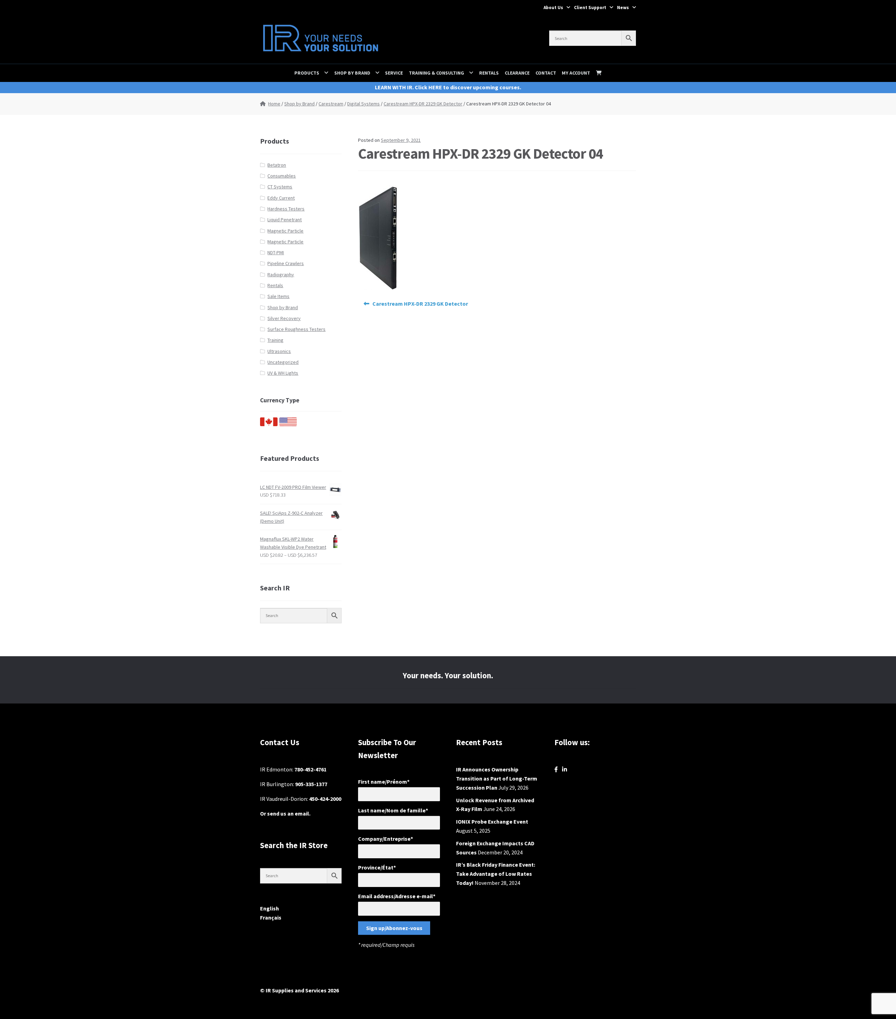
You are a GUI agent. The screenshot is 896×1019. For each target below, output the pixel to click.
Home (274, 103)
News (623, 8)
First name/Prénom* (384, 781)
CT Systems (279, 186)
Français (270, 917)
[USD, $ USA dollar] (288, 424)
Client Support (590, 8)
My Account (576, 73)
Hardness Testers (285, 209)
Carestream (330, 103)
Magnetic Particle (285, 231)
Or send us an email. (285, 813)
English (269, 908)
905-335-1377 (311, 784)
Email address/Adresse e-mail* (396, 896)
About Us (553, 8)
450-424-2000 (325, 798)
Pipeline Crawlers (285, 263)
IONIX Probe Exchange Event (492, 821)
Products (306, 73)
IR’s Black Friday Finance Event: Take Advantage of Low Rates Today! (495, 873)
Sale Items (278, 296)
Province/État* (377, 867)
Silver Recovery (284, 318)
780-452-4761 (310, 769)
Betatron (276, 165)
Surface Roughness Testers (296, 329)
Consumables (281, 176)
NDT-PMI (275, 252)
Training (275, 340)
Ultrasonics (279, 351)
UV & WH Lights (282, 373)
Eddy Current (281, 198)
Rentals (489, 73)
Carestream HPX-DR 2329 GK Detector (423, 103)
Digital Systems (363, 103)
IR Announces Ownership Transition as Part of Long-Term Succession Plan (496, 778)
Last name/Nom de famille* (393, 810)
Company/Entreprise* (385, 838)
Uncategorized (283, 362)
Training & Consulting (436, 73)
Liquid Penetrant (284, 219)
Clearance (517, 73)
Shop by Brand (352, 73)
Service (394, 73)
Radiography (280, 274)
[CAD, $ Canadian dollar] (269, 424)
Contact (546, 73)
